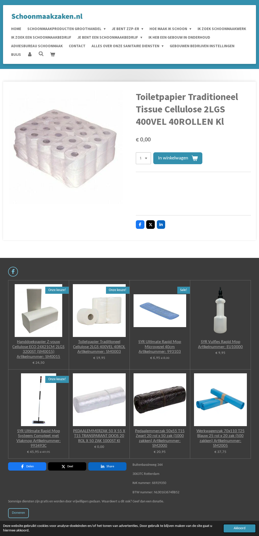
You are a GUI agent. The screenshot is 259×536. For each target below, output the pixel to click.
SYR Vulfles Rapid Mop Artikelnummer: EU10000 (220, 344)
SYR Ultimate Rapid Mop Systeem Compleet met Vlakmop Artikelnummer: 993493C (38, 438)
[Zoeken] (41, 54)
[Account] (29, 54)
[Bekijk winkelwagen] (52, 54)
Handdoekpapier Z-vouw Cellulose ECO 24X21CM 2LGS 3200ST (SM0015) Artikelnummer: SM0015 (38, 349)
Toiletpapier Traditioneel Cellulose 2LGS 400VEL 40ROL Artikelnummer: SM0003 (99, 347)
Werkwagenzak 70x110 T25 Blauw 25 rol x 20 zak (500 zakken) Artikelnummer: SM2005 (221, 438)
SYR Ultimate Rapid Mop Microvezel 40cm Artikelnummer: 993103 (159, 347)
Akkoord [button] (239, 528)
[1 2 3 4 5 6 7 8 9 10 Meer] (143, 158)
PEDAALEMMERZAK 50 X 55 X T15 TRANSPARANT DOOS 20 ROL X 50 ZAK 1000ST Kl (99, 436)
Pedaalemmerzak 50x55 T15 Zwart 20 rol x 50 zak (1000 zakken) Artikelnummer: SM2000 (160, 438)
